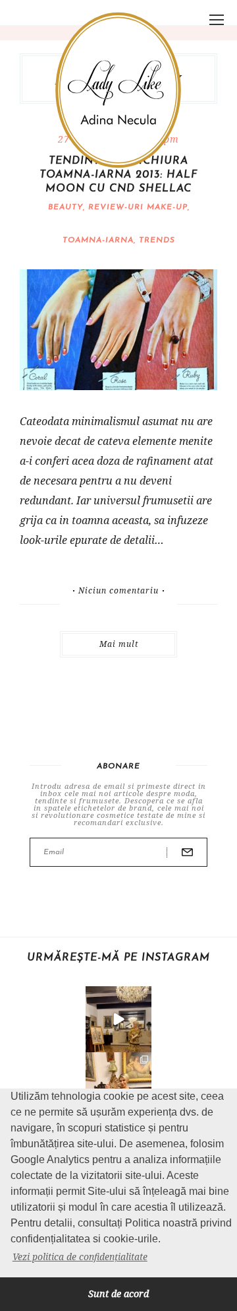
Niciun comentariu (118, 591)
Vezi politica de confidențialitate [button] (80, 1256)
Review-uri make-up (138, 207)
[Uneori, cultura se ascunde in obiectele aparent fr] (118, 1085)
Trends (157, 240)
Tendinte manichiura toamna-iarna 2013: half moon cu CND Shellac (119, 175)
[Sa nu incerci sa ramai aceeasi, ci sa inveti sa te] (118, 1019)
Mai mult (118, 644)
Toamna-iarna (98, 240)
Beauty (65, 207)
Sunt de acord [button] (118, 1293)
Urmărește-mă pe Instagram (118, 958)
